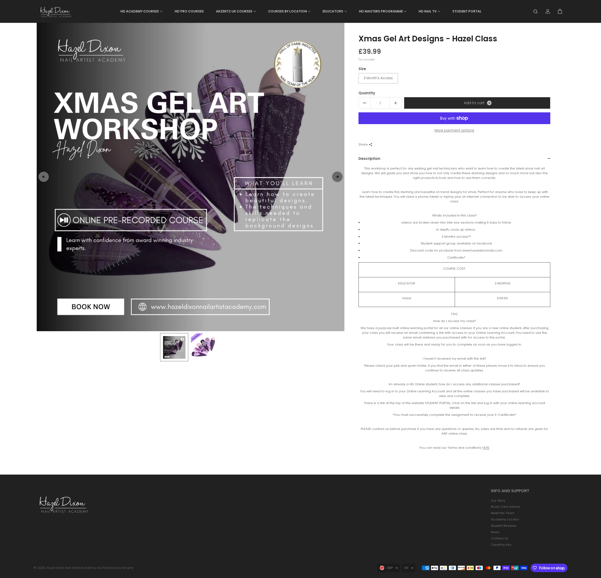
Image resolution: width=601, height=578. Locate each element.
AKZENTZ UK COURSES (234, 11)
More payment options (454, 130)
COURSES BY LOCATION (287, 11)
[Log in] (547, 11)
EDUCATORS (333, 11)
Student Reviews (503, 525)
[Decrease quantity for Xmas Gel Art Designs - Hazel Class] (364, 103)
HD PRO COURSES (189, 11)
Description (369, 158)
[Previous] (44, 177)
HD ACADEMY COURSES (139, 11)
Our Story (498, 500)
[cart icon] (559, 11)
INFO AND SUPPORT (510, 491)
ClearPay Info (501, 545)
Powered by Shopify (118, 568)
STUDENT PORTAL (467, 11)
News (495, 532)
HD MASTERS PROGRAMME (381, 11)
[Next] (337, 177)
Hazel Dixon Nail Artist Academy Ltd (73, 568)
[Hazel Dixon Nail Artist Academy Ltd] (55, 11)
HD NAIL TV (428, 11)
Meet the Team (502, 513)
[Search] (535, 11)
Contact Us (499, 538)
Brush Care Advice (505, 506)
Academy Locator (505, 519)
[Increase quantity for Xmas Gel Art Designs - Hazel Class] (395, 103)
